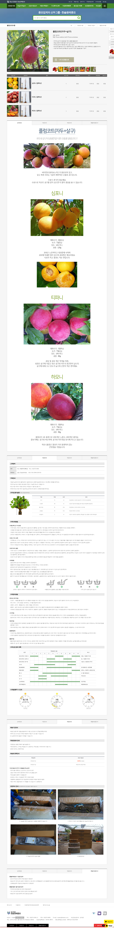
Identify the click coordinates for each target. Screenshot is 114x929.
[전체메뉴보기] (104, 5)
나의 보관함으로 (64, 60)
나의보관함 (98, 1)
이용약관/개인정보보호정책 (31, 905)
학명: (54, 37)
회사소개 (9, 905)
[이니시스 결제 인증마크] (99, 913)
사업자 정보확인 (19, 917)
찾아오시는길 (46, 905)
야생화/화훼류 (67, 6)
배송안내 (69, 122)
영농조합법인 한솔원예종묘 (16, 1)
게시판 (104, 1)
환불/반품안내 (94, 122)
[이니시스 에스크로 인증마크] (105, 913)
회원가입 (76, 1)
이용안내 (44, 122)
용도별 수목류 (78, 6)
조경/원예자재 (89, 6)
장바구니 (82, 1)
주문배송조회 (90, 1)
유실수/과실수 (21, 6)
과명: (54, 35)
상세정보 (19, 122)
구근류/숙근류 (55, 6)
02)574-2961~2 (34, 917)
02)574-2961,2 (24, 468)
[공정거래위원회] (94, 913)
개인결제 (98, 6)
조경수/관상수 (33, 6)
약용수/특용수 (44, 6)
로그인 (70, 1)
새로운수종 (11, 6)
